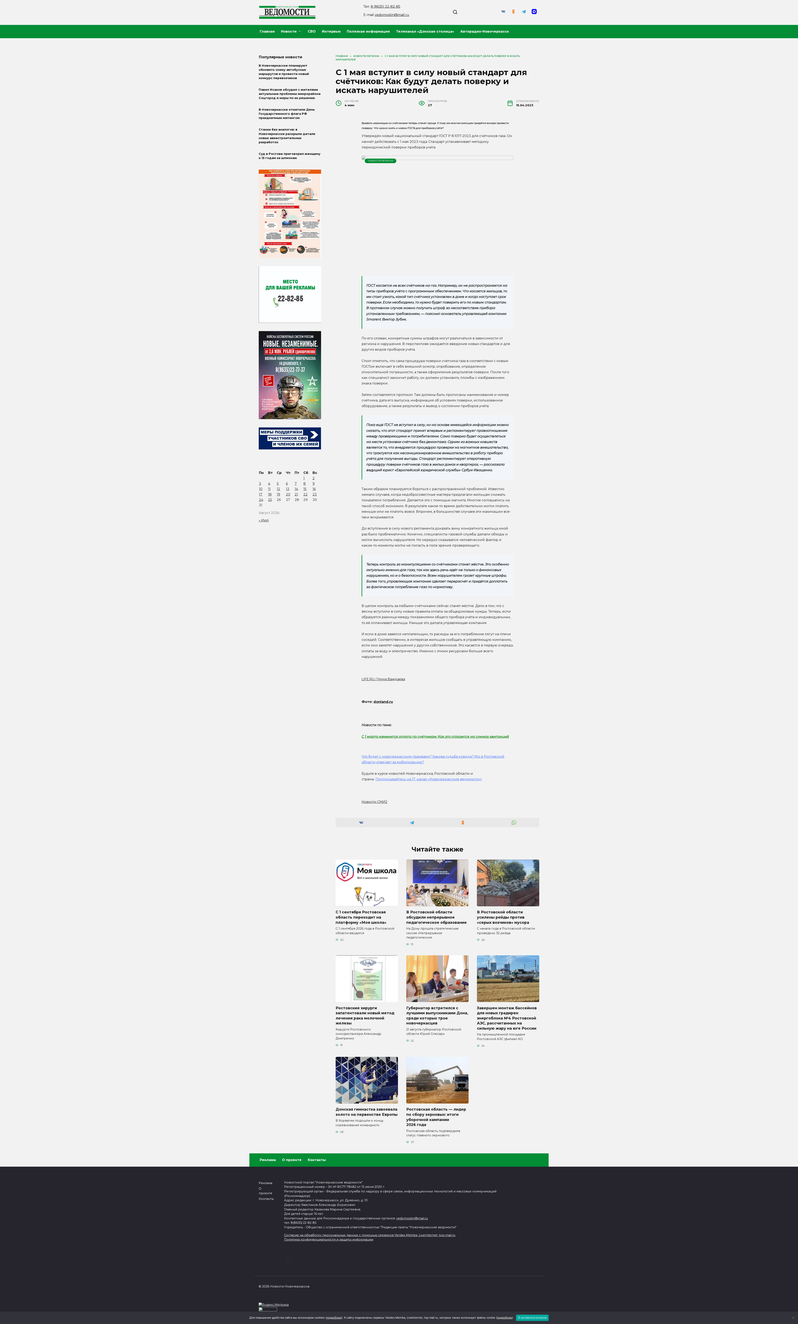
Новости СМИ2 (374, 802)
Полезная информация (368, 31)
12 (278, 489)
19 (278, 494)
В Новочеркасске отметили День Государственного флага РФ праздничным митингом (287, 114)
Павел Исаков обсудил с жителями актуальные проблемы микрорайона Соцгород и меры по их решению (289, 94)
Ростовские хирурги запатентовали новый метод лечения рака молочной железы (365, 1015)
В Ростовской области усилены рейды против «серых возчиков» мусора (503, 917)
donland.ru (383, 702)
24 (261, 500)
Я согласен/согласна (532, 1317)
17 (260, 494)
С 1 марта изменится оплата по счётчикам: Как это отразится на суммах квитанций (435, 737)
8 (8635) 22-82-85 (385, 7)
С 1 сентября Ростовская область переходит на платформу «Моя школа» (361, 917)
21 (296, 494)
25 (270, 500)
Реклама (268, 1160)
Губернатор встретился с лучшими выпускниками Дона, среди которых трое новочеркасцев (437, 1015)
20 (288, 494)
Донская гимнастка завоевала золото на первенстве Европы (367, 1112)
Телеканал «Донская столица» (425, 31)
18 (270, 494)
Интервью (331, 31)
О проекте (292, 1160)
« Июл (264, 520)
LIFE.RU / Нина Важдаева (383, 679)
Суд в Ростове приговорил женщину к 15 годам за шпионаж (289, 156)
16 (314, 489)
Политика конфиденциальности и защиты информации (328, 1239)
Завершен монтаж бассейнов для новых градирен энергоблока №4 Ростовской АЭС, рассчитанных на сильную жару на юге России (507, 1018)
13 (287, 489)
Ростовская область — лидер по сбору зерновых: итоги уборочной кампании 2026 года (436, 1117)
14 (296, 489)
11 (269, 489)
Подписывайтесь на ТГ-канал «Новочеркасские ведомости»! (429, 779)
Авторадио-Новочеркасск (484, 31)
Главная (267, 31)
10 (260, 489)
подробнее (333, 1317)
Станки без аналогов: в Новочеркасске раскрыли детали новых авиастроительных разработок (287, 136)
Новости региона (380, 160)
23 (315, 494)
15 (305, 489)
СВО (312, 31)
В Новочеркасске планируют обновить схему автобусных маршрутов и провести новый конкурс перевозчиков (284, 72)
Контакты (317, 1160)
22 (305, 494)
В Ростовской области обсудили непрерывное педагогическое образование (436, 917)
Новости (289, 31)
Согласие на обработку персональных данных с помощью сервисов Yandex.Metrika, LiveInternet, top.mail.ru (369, 1235)
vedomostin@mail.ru (392, 15)
